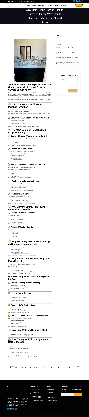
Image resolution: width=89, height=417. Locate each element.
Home (28, 5)
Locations (56, 5)
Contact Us (63, 5)
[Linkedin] (79, 1)
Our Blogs (50, 5)
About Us (34, 5)
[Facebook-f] (74, 1)
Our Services (41, 5)
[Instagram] (82, 1)
